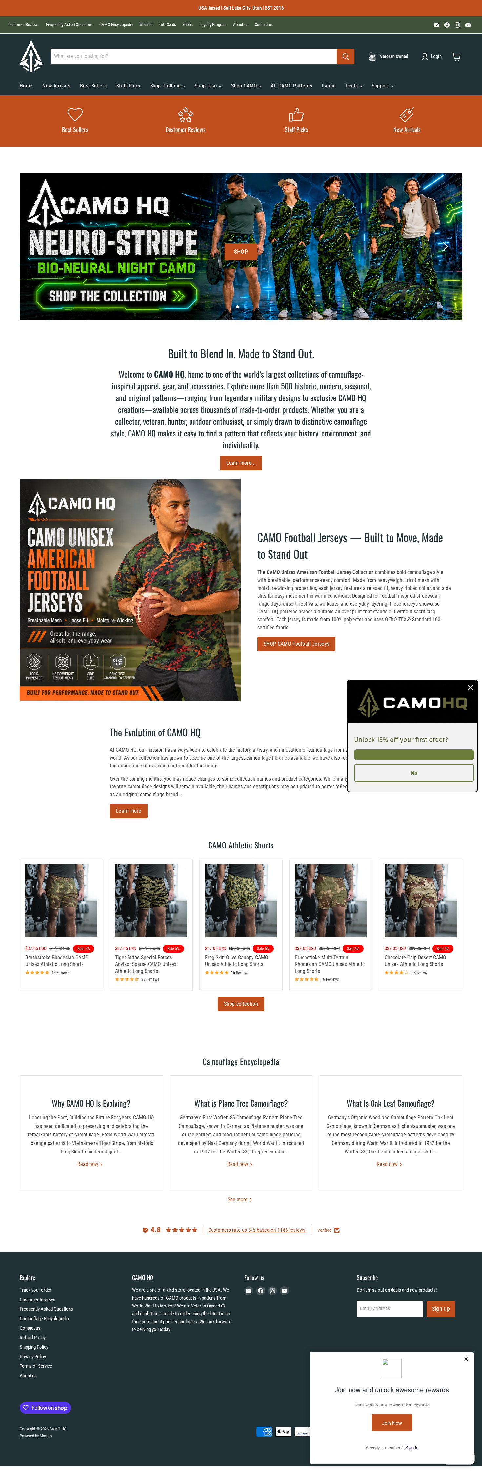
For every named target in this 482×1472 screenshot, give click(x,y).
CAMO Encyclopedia (116, 24)
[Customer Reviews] (186, 121)
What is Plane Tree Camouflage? (241, 1103)
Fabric (188, 24)
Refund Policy (33, 1338)
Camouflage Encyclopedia (44, 1319)
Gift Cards (167, 24)
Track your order (35, 1290)
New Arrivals (56, 86)
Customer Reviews (23, 24)
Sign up (441, 1308)
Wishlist (146, 24)
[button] (432, 57)
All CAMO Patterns (291, 86)
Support (381, 86)
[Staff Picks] (296, 121)
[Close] (470, 687)
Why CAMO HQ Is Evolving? (91, 1103)
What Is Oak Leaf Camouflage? (391, 1103)
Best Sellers (93, 86)
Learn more (128, 811)
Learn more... (241, 463)
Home (26, 86)
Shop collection (241, 1004)
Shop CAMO (244, 86)
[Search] (345, 56)
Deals (352, 86)
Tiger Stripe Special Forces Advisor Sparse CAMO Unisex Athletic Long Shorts (145, 964)
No (414, 773)
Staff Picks (128, 86)
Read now (88, 1164)
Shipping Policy (34, 1347)
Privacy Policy (33, 1357)
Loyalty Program (213, 24)
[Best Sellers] (75, 121)
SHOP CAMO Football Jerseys (296, 644)
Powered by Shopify (36, 1435)
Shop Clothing (166, 86)
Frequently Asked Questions (69, 24)
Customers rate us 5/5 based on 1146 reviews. (257, 1230)
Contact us (264, 24)
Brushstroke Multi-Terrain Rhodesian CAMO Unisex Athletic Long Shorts (330, 964)
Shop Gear (207, 86)
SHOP (241, 251)
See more (238, 1199)
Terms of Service (36, 1366)
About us (240, 24)
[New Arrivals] (407, 121)
